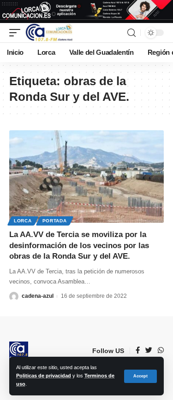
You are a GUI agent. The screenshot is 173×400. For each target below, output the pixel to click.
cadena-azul (38, 296)
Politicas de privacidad (43, 375)
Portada (54, 220)
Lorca (23, 220)
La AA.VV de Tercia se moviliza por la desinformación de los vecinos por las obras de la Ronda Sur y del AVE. (79, 245)
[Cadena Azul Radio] (49, 32)
